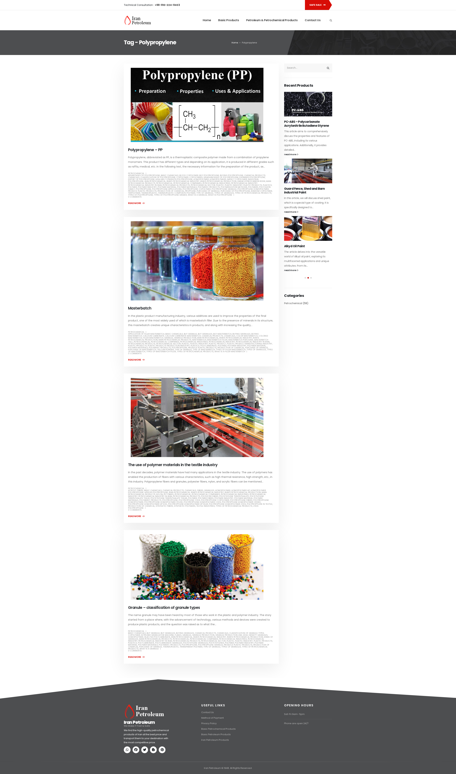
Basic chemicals (169, 175)
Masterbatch (139, 308)
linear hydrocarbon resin (251, 181)
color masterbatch (247, 335)
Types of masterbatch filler (161, 351)
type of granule (204, 192)
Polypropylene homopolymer (253, 189)
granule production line (228, 635)
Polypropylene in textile (259, 504)
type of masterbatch (204, 349)
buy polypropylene (209, 175)
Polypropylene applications (167, 189)
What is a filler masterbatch (229, 351)
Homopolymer (201, 179)
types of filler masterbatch (231, 349)
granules (209, 490)
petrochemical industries (216, 183)
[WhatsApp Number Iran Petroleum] (128, 750)
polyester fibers (209, 496)
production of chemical (170, 191)
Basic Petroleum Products (216, 734)
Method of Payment (212, 717)
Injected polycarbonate (157, 637)
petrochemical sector (203, 185)
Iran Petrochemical (155, 181)
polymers (253, 187)
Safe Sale (315, 4)
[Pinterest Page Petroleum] (163, 750)
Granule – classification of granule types (164, 607)
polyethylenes (216, 642)
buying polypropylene (231, 175)
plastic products (252, 185)
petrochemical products (176, 185)
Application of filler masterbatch (146, 333)
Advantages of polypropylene (144, 175)
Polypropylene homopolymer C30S (202, 502)
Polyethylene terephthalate (234, 496)
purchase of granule (208, 191)
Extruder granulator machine (157, 635)
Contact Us (312, 20)
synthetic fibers (164, 506)
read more (290, 145)
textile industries (205, 506)
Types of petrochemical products (253, 192)
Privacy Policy (209, 723)
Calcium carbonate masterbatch (183, 335)
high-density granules (255, 635)
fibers (200, 490)
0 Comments (135, 196)
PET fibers (169, 494)
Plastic (220, 185)
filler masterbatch (153, 337)
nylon (159, 494)
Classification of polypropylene (157, 177)
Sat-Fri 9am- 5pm (294, 714)
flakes (178, 635)
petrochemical (164, 183)
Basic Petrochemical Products (218, 728)
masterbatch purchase (240, 339)
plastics (267, 185)
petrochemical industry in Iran (145, 185)
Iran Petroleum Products (215, 739)
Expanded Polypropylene (252, 177)
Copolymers (196, 177)
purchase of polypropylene (235, 191)
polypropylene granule (224, 189)
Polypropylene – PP (145, 149)
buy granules (205, 333)
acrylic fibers (135, 490)
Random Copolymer (261, 191)
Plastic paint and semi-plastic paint (306, 240)
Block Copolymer (188, 175)
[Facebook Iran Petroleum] (137, 750)
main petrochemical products (175, 339)
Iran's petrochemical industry (183, 181)
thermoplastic (149, 192)
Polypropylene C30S (189, 500)
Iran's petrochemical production (218, 181)
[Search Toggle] (330, 20)
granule (168, 337)
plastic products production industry (169, 345)
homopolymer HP (240, 490)
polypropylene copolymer (197, 189)
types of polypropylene (140, 194)
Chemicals (133, 177)
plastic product (217, 343)
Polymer (132, 187)
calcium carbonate (153, 335)
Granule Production (185, 337)
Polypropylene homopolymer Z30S (227, 504)
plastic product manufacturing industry (249, 343)
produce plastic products (142, 191)
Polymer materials (187, 187)
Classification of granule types (246, 633)
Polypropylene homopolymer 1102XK (163, 502)
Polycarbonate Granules (168, 642)
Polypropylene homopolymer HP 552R (188, 504)
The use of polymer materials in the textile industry (173, 464)
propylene (190, 191)
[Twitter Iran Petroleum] (145, 750)
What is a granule (197, 194)
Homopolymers (218, 179)
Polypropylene (143, 189)
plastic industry (233, 185)
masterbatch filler (217, 339)
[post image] (201, 105)
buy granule (190, 333)
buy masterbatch (222, 333)
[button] (305, 274)
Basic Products (228, 20)
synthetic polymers (184, 506)
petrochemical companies (187, 183)
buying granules (241, 333)
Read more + (136, 203)
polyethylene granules (195, 642)
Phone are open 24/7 (296, 723)
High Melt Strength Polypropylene (174, 179)
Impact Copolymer (237, 179)
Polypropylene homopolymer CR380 (241, 502)
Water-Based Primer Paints (304, 180)
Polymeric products (209, 187)
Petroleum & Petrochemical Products (271, 20)
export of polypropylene (141, 179)
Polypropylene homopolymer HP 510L (147, 504)
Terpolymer (134, 192)
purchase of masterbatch (142, 349)
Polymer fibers (206, 498)
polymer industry (147, 187)
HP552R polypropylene (156, 492)
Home (207, 20)
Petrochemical (136, 173)
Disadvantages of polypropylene (221, 177)
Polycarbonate (208, 345)
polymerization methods (234, 187)
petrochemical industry (244, 183)
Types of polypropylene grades (170, 194)
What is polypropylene (220, 194)
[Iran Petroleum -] (138, 20)
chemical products (254, 175)
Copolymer (182, 177)
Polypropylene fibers (241, 500)
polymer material (167, 187)
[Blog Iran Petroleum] (154, 750)
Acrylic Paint (293, 122)
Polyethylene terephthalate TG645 (169, 498)
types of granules (224, 192)
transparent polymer (191, 646)
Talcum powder (165, 349)
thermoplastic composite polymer (176, 192)
